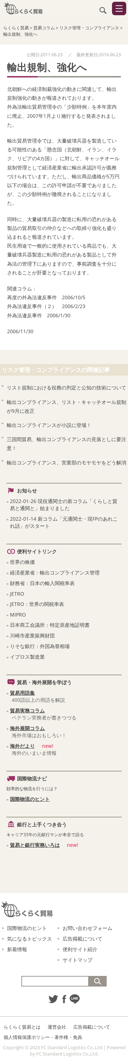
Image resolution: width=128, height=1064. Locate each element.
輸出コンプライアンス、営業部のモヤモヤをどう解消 (66, 462)
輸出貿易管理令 (24, 140)
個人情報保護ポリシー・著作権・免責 (43, 1037)
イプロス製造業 (27, 656)
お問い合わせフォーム (87, 928)
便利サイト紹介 (80, 949)
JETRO (17, 593)
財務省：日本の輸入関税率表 (42, 583)
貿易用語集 (22, 692)
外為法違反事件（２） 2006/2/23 (46, 306)
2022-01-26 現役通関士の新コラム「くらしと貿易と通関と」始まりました (63, 504)
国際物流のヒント (30, 799)
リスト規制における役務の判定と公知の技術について (66, 387)
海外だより (22, 745)
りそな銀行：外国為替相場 (40, 646)
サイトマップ (77, 959)
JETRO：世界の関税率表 (37, 604)
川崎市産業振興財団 (32, 635)
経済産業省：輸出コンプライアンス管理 (55, 572)
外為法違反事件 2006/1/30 (38, 315)
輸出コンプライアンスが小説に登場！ (49, 425)
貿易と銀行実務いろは (35, 845)
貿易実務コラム (27, 710)
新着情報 (17, 949)
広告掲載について (82, 938)
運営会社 (57, 1027)
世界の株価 (22, 562)
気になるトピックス (29, 938)
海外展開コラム (27, 728)
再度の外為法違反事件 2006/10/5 (46, 297)
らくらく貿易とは (22, 1027)
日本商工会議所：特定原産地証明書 (50, 624)
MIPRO (18, 614)
